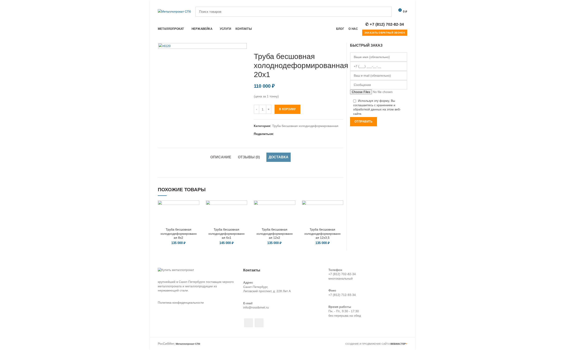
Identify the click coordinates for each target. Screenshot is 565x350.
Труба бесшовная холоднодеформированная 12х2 (274, 233)
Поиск (385, 12)
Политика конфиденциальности (181, 302)
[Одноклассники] (294, 134)
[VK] (300, 134)
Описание (220, 157)
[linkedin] (289, 134)
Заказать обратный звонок (384, 32)
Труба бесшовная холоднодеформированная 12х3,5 (322, 233)
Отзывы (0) (249, 157)
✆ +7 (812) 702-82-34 (384, 24)
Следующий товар (341, 45)
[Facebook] (278, 134)
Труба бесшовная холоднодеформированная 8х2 (178, 233)
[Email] (283, 134)
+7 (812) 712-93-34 (342, 295)
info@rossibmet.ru (256, 307)
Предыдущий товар (332, 45)
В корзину (287, 109)
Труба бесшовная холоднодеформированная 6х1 (226, 233)
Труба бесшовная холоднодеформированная (305, 126)
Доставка (278, 157)
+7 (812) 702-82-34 (342, 274)
